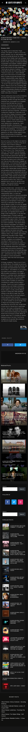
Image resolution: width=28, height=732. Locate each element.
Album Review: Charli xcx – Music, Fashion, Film (17, 587)
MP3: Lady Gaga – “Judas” (17, 685)
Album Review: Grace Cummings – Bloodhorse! (16, 596)
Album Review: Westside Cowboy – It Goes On (17, 526)
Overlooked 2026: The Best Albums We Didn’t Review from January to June (17, 665)
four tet (9, 338)
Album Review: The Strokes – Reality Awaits (16, 604)
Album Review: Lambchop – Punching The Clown (17, 535)
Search (4, 486)
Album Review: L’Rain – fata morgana (17, 630)
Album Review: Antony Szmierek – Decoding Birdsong (17, 578)
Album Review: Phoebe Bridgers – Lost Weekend (17, 622)
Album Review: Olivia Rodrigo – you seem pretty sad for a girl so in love (17, 561)
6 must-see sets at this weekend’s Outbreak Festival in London (17, 648)
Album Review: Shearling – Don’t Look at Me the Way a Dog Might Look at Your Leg (17, 552)
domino (4, 338)
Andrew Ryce (6, 41)
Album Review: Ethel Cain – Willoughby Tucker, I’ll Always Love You (17, 656)
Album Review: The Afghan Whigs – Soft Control (16, 544)
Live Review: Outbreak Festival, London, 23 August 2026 (17, 639)
